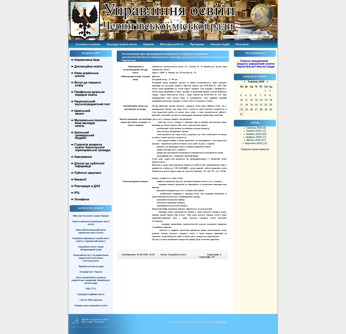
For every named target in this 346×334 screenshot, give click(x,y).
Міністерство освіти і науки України (91, 216)
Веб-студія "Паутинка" (93, 322)
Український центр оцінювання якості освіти (91, 222)
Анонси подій (219, 44)
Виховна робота (172, 44)
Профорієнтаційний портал (90, 294)
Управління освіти (177, 254)
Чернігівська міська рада (90, 266)
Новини (148, 44)
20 (256, 104)
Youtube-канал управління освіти (90, 305)
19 (251, 104)
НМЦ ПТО (90, 288)
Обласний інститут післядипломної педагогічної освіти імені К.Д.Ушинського (91, 258)
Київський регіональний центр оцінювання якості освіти (91, 231)
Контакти (242, 44)
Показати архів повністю (255, 149)
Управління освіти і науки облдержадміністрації (91, 248)
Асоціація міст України (90, 272)
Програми (197, 44)
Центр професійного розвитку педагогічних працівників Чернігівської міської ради (90, 280)
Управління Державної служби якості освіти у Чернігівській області (90, 239)
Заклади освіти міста (122, 44)
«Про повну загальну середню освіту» (203, 215)
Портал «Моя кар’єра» (90, 300)
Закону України (170, 125)
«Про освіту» (179, 215)
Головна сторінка (88, 44)
